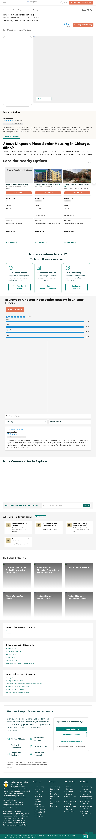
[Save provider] (91, 9)
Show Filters (55, 421)
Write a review (16, 309)
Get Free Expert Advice (19, 287)
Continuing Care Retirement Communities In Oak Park (24, 684)
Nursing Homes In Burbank (15, 689)
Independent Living (12, 660)
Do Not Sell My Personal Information (40, 814)
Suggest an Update (71, 729)
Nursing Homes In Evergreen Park (17, 686)
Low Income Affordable (11, 116)
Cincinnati (9, 634)
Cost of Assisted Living (78, 567)
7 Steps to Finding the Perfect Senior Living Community (16, 570)
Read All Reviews (12, 137)
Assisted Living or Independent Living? (77, 597)
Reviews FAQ (71, 806)
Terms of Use (8, 825)
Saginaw (9, 631)
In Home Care (10, 657)
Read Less (39, 517)
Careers (69, 809)
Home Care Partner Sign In (55, 796)
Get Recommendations (48, 287)
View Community (12, 242)
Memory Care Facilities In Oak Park (17, 692)
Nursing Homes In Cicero (14, 678)
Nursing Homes (11, 648)
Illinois (15, 10)
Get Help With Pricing (83, 25)
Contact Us (70, 812)
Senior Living (7, 10)
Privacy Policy (21, 825)
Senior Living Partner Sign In (55, 789)
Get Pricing (19, 193)
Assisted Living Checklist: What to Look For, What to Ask (48, 570)
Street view (45, 99)
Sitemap (37, 804)
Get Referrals (55, 801)
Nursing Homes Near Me (86, 813)
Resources (38, 797)
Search (86, 505)
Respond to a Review (71, 734)
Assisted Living (11, 654)
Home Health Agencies (13, 651)
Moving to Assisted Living (14, 597)
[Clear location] (81, 505)
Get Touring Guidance (76, 287)
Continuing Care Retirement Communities (20, 663)
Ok (85, 836)
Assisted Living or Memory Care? (45, 597)
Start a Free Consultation (81, 2)
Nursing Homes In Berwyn (15, 681)
